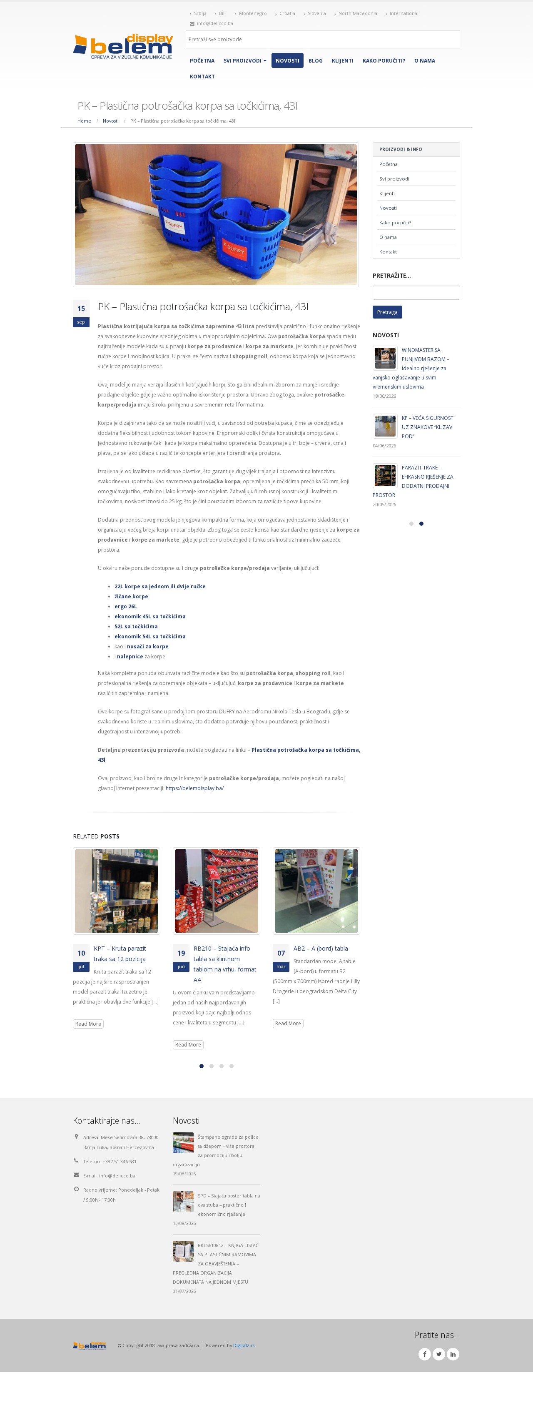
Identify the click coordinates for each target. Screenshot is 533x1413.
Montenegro (253, 13)
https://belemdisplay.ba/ (195, 788)
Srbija (200, 13)
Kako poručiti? (384, 60)
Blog (316, 60)
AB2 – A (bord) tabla (321, 948)
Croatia (287, 13)
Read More (88, 1023)
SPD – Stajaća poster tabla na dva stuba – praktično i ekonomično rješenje (229, 1204)
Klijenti (343, 60)
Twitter (439, 1354)
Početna (202, 60)
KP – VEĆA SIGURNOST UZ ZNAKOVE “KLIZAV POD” (427, 427)
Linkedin (453, 1354)
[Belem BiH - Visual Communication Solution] (123, 46)
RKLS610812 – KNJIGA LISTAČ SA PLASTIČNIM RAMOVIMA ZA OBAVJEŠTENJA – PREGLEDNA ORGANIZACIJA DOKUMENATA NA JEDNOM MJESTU (216, 1263)
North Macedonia (358, 13)
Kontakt (202, 76)
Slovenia (317, 13)
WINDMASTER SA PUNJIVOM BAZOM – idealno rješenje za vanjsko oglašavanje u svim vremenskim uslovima (411, 368)
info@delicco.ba (117, 1175)
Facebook (424, 1354)
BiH (223, 13)
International (404, 13)
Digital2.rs (243, 1345)
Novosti (287, 60)
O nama (424, 60)
